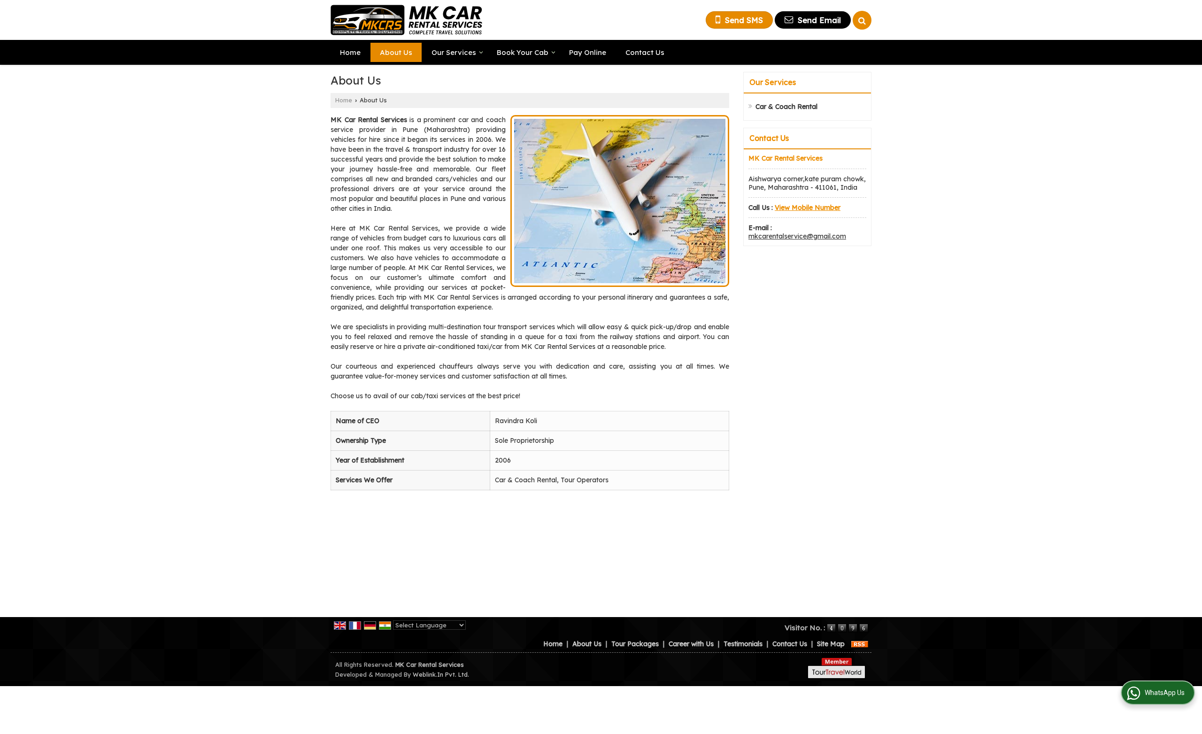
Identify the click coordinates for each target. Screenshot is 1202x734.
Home (350, 52)
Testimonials (743, 644)
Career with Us (691, 644)
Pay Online (587, 52)
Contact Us (644, 52)
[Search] (862, 20)
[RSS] (859, 644)
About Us (396, 52)
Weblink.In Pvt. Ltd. (441, 674)
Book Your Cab (522, 52)
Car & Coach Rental (786, 106)
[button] (807, 207)
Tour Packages (635, 644)
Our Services (453, 52)
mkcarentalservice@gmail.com (797, 236)
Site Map (831, 644)
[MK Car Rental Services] (406, 20)
